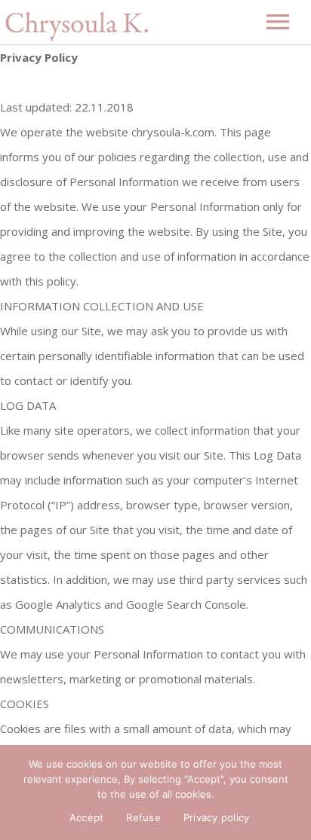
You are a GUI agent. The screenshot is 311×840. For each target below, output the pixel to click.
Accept (86, 817)
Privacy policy (216, 817)
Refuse (143, 817)
